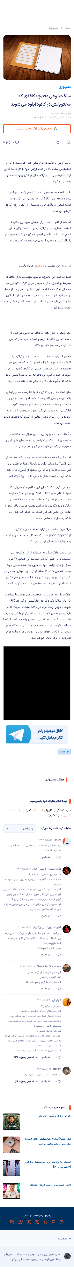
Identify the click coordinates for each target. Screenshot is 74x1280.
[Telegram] (45, 1222)
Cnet (62, 752)
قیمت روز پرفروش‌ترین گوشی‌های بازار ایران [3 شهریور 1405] (47, 1164)
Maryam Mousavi (61, 114)
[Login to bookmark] (68, 142)
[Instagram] (61, 1222)
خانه (68, 28)
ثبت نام (37, 810)
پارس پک (32, 1259)
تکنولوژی (53, 28)
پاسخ (44, 857)
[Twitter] (37, 1222)
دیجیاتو (39, 265)
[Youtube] (28, 1222)
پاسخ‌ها (24, 1057)
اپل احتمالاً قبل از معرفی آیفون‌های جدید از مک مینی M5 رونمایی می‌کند (47, 1141)
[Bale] (12, 1222)
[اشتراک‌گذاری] (56, 142)
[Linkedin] (53, 1222)
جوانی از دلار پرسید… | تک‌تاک (55, 1116)
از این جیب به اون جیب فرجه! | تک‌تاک (50, 1185)
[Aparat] (20, 1222)
